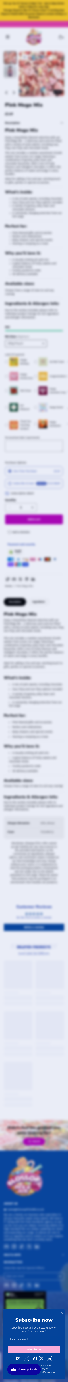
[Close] (61, 1313)
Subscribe (32, 1349)
